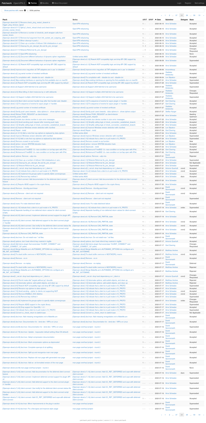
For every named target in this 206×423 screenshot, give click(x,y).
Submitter (169, 19)
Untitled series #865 (80, 56)
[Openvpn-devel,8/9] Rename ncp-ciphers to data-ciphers (24, 288)
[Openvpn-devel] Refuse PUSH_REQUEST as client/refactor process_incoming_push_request (25, 115)
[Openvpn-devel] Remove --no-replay (17, 263)
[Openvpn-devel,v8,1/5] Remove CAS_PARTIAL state (93, 216)
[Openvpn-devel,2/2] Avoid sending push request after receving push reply (31, 122)
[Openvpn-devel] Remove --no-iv (15, 258)
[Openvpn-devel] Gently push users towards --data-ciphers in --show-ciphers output (34, 111)
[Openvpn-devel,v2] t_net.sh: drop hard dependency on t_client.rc (27, 168)
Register (188, 3)
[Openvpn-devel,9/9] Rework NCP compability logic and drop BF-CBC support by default (36, 285)
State (192, 19)
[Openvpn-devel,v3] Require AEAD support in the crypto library (26, 184)
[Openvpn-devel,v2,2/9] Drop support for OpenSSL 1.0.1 (24, 307)
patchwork (83, 420)
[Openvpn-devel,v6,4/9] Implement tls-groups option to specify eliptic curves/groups (34, 173)
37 (176, 15)
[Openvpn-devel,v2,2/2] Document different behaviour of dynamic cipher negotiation (34, 56)
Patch (5, 19)
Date (159, 19)
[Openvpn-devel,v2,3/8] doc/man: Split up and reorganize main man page (30, 352)
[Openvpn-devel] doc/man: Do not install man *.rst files (23, 237)
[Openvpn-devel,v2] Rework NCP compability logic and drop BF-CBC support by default (35, 83)
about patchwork (120, 420)
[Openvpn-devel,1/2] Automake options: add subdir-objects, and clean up (100, 280)
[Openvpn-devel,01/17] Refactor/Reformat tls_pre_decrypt (24, 50)
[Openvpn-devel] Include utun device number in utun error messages (29, 119)
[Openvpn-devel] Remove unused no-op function (21, 141)
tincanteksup (170, 69)
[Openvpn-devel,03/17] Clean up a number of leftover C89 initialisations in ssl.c (32, 43)
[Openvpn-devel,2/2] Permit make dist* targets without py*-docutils (27, 280)
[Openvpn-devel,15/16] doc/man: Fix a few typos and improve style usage (30, 408)
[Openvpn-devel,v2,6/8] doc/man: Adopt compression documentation (28, 337)
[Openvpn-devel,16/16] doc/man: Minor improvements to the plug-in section (31, 403)
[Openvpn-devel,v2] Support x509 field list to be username (24, 87)
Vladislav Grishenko (169, 73)
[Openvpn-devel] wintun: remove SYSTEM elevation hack (24, 144)
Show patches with (11, 10)
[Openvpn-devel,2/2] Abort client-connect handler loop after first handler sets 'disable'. (35, 101)
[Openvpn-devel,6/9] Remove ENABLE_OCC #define (22, 294)
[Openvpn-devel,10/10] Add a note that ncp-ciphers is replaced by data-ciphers (32, 138)
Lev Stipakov (170, 77)
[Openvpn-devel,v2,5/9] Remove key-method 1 (20, 296)
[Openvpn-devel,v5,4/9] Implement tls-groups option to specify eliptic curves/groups (34, 300)
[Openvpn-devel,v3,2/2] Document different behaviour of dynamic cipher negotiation (34, 60)
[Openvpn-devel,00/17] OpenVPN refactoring (19, 54)
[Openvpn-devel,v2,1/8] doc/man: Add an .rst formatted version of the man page (33, 362)
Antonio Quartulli (171, 168)
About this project (60, 3)
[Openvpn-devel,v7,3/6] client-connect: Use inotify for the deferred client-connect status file (37, 388)
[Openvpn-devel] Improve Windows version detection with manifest (28, 136)
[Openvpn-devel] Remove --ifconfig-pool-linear (20, 188)
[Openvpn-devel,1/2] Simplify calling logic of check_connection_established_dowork (104, 122)
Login (179, 3)
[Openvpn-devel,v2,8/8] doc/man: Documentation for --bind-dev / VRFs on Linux (33, 327)
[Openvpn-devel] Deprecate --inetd (16, 146)
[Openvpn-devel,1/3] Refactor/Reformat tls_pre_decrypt (94, 160)
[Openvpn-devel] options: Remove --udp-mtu (19, 156)
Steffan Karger (170, 111)
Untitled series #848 (80, 133)
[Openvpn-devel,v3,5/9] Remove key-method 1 (20, 176)
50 (194, 15)
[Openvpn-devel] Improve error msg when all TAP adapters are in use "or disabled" (34, 69)
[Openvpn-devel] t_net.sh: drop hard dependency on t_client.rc (26, 276)
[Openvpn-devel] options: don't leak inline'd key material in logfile (27, 241)
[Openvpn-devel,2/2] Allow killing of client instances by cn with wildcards (30, 92)
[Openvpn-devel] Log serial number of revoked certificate (24, 107)
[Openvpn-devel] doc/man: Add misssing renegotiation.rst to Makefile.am (30, 316)
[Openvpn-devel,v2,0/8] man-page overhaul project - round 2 (26, 367)
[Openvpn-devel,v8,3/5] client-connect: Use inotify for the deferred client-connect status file (37, 225)
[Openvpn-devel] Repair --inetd (14, 130)
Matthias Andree (171, 250)
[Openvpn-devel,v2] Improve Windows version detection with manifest (29, 127)
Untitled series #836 (80, 176)
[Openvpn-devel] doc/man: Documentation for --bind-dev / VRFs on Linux (30, 321)
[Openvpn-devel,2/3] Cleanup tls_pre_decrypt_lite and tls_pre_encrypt (29, 163)
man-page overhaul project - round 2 (86, 327)
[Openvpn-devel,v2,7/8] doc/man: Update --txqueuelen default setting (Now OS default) (35, 332)
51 (200, 15)
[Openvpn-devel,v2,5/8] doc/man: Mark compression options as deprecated (31, 342)
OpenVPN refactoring (81, 23)
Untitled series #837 (80, 173)
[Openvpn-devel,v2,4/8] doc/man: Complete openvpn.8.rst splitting (28, 347)
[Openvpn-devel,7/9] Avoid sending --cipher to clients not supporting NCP (30, 291)
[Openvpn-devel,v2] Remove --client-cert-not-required (23, 193)
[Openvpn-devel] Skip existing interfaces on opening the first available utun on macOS (35, 80)
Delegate (184, 19)
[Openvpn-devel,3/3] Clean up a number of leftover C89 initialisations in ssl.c (31, 160)
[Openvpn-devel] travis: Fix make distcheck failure (21, 203)
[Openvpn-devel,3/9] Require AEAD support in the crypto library (26, 304)
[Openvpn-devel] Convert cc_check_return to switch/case (24, 312)
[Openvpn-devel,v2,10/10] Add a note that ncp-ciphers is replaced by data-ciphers (33, 133)
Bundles (45, 3)
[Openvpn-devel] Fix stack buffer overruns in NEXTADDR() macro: (27, 254)
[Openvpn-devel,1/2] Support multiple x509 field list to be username (98, 92)
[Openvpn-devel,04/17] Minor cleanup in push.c (20, 40)
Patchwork (7, 3)
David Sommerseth (170, 156)
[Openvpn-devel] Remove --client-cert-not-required (22, 198)
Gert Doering (170, 101)
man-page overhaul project (83, 403)
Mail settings (199, 3)
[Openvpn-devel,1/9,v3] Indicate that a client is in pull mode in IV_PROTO (30, 171)
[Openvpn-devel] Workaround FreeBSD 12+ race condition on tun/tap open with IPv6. (35, 149)
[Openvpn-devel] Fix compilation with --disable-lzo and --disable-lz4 (28, 77)
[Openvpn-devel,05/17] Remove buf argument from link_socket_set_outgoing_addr (34, 38)
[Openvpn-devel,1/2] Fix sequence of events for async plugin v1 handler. (100, 101)
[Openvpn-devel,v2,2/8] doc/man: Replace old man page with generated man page (34, 357)
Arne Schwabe (170, 23)
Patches (33, 3)
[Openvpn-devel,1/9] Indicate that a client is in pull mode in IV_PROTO (99, 138)
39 (187, 15)
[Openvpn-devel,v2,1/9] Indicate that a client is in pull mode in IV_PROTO (30, 207)
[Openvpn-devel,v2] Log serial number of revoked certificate (25, 73)
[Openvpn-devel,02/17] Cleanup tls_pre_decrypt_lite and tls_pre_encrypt (30, 46)
